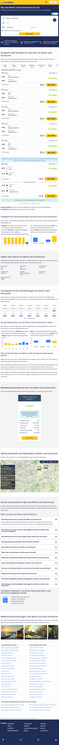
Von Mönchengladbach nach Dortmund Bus (40, 681)
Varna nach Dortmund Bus (36, 692)
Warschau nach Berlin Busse (8, 694)
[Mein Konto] (46, 2)
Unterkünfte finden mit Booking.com (12, 30)
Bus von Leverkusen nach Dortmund (38, 673)
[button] (39, 468)
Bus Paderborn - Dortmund (36, 684)
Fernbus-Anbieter (12, 730)
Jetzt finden (51, 85)
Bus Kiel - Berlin (5, 671)
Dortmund (53, 462)
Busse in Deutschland (12, 718)
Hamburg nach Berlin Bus (7, 666)
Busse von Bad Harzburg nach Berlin (10, 647)
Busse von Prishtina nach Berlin (9, 681)
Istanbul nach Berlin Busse (7, 668)
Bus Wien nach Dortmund (35, 697)
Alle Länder (44, 730)
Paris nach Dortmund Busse (36, 686)
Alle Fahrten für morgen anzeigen (30, 203)
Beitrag (42, 728)
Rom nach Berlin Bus (6, 684)
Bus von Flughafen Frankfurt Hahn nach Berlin (12, 705)
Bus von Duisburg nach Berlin (8, 660)
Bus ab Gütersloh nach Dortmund (37, 660)
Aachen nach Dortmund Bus (36, 647)
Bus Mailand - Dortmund (35, 676)
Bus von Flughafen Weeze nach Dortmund (39, 710)
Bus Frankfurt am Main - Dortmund (38, 658)
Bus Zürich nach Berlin (6, 697)
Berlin (44, 462)
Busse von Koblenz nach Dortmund (38, 666)
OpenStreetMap (51, 491)
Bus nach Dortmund (32, 718)
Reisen (26, 730)
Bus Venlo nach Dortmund (35, 694)
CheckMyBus (3, 718)
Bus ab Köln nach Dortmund (36, 668)
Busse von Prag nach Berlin (8, 679)
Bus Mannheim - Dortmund (36, 679)
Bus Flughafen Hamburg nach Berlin (10, 707)
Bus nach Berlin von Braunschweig (9, 650)
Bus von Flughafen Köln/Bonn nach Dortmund (40, 707)
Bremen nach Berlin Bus (7, 653)
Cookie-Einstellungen (31, 728)
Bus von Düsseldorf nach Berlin (9, 658)
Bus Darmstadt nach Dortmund (37, 655)
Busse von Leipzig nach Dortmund (37, 671)
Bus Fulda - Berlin (5, 663)
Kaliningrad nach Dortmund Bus (37, 663)
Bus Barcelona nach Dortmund (37, 650)
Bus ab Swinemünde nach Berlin (9, 689)
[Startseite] (7, 2)
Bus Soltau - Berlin (5, 686)
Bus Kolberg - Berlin (6, 673)
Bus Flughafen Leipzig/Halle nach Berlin (11, 710)
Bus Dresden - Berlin (6, 655)
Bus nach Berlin (22, 718)
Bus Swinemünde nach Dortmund (37, 689)
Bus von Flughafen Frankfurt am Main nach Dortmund (42, 705)
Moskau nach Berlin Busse (7, 676)
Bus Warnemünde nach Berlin (8, 692)
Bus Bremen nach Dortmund (36, 653)
